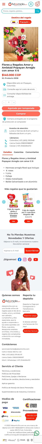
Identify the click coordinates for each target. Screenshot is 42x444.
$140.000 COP (11, 75)
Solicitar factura (31, 331)
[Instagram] (25, 259)
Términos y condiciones (11, 371)
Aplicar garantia (8, 383)
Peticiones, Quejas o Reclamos (14, 376)
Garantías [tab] (18, 152)
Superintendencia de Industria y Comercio (18, 392)
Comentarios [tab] (32, 152)
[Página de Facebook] (19, 259)
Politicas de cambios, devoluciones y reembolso (21, 379)
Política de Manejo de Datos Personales (17, 388)
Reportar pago (30, 315)
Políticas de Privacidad (11, 374)
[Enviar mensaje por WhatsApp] (36, 433)
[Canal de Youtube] (35, 259)
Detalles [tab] (7, 152)
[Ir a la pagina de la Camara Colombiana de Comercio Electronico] (31, 405)
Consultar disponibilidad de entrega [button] (19, 95)
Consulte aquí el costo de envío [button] (21, 89)
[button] (4, 102)
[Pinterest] (30, 259)
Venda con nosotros (31, 416)
